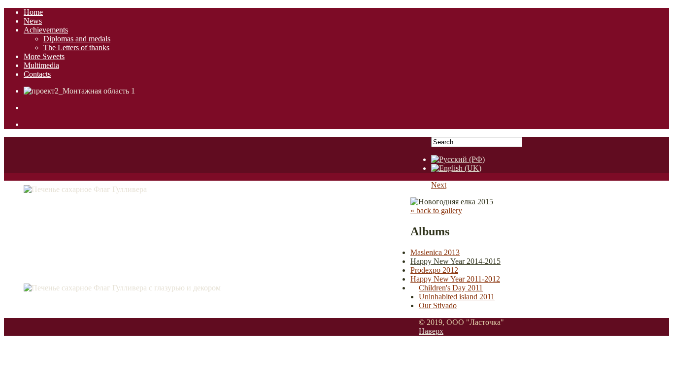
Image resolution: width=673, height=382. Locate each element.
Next (438, 185)
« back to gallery (436, 210)
